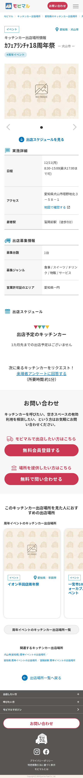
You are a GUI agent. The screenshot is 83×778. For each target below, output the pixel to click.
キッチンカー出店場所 (29, 16)
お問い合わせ (57, 6)
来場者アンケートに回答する (42, 373)
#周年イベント (16, 54)
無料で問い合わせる (41, 479)
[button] (8, 127)
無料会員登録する (41, 450)
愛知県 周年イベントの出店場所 (20, 660)
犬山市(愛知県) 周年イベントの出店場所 (24, 654)
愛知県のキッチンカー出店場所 (61, 16)
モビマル (8, 16)
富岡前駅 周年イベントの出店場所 (57, 660)
